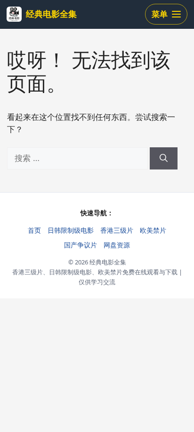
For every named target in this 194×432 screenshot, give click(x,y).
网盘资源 (117, 244)
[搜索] (164, 158)
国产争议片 (80, 244)
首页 (34, 230)
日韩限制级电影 (71, 230)
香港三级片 (116, 230)
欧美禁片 (153, 230)
